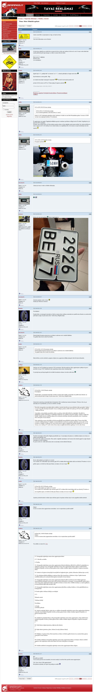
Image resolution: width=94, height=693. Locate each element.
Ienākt (42, 3)
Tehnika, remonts (43, 18)
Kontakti (19, 689)
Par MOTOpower (74, 15)
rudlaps (20, 364)
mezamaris (21, 182)
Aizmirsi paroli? (9, 114)
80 (78, 26)
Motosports (5, 29)
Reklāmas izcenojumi (66, 688)
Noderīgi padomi (6, 33)
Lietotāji (55, 15)
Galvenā (22, 15)
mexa (20, 32)
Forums (30, 15)
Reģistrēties (46, 3)
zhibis (20, 102)
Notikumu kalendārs (7, 31)
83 (85, 26)
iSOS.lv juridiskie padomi (8, 38)
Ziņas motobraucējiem (7, 23)
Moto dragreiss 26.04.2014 (9, 53)
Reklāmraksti (5, 34)
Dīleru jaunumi (6, 27)
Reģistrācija (47, 15)
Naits (20, 48)
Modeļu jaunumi (6, 25)
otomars (21, 214)
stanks (20, 344)
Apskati (4, 21)
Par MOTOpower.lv (13, 689)
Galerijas (37, 15)
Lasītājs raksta (5, 36)
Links (46, 544)
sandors (21, 385)
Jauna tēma (22, 26)
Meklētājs (63, 15)
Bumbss (21, 308)
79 (75, 26)
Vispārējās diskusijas (30, 18)
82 (82, 26)
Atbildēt (29, 26)
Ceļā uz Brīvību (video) (8, 20)
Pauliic (20, 70)
